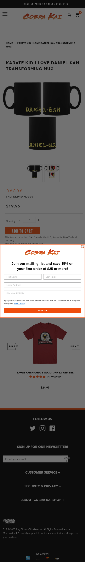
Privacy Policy (19, 303)
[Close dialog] (82, 246)
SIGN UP (42, 310)
